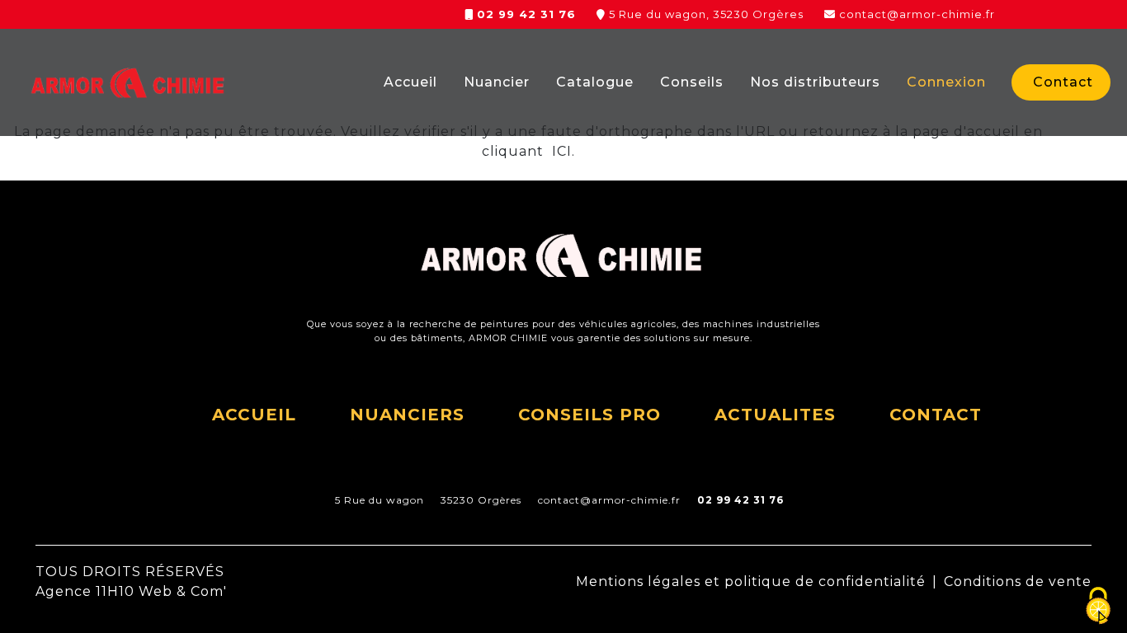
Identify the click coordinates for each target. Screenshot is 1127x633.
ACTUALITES (775, 414)
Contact (1063, 82)
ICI (560, 151)
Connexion (946, 82)
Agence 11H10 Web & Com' (131, 591)
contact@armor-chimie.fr (917, 14)
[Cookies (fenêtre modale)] (1098, 606)
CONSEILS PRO (589, 414)
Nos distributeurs (815, 82)
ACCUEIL (254, 414)
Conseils (692, 82)
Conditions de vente (1018, 581)
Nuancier (497, 82)
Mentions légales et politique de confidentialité (751, 581)
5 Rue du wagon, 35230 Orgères (706, 14)
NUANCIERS (407, 414)
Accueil (410, 82)
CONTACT (935, 414)
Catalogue (595, 82)
